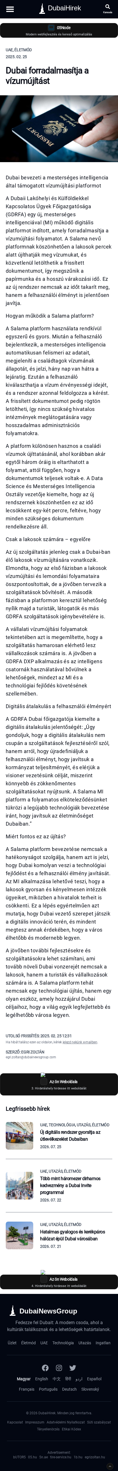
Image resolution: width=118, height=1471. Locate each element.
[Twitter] (72, 1367)
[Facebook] (45, 1367)
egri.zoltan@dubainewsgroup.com (31, 1057)
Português (48, 1389)
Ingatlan (103, 1343)
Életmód (28, 1343)
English (41, 1379)
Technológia (63, 1343)
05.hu (32, 1457)
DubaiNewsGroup (48, 1311)
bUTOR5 (19, 1457)
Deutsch (69, 1389)
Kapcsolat (15, 1422)
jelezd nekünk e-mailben (80, 1042)
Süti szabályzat (99, 1422)
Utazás (84, 1343)
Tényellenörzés (48, 1429)
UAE (44, 1343)
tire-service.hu (60, 1457)
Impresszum (34, 1422)
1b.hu (78, 1457)
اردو (79, 1379)
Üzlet (12, 1343)
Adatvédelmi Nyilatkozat (66, 1422)
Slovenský (90, 1389)
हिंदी (68, 1379)
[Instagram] (59, 1367)
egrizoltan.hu (95, 1457)
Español (94, 1379)
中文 (57, 1379)
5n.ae (43, 1457)
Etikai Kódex (71, 1429)
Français (26, 1389)
